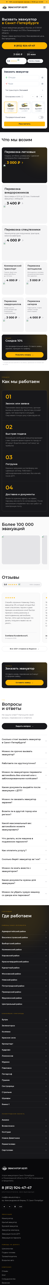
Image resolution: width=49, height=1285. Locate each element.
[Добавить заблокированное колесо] (41, 97)
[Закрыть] (46, 1)
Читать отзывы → (35, 61)
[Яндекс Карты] (15, 1206)
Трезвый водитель (9, 1256)
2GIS (20, 1206)
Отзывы (5, 1271)
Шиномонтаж (7, 1249)
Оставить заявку (24, 682)
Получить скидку (24, 355)
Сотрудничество (8, 1279)
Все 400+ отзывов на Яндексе (24, 649)
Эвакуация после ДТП (11, 1234)
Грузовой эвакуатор (10, 1226)
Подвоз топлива (8, 1253)
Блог (4, 1275)
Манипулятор (7, 1218)
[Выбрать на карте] (42, 77)
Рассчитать (24, 124)
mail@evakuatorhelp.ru (11, 1197)
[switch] (41, 117)
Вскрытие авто (8, 1260)
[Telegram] (4, 1206)
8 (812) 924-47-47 (24, 45)
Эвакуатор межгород (10, 1230)
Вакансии (6, 1283)
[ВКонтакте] (9, 1206)
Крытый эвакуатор (9, 1222)
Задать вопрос (25, 726)
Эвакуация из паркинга (11, 1238)
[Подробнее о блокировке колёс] (22, 97)
